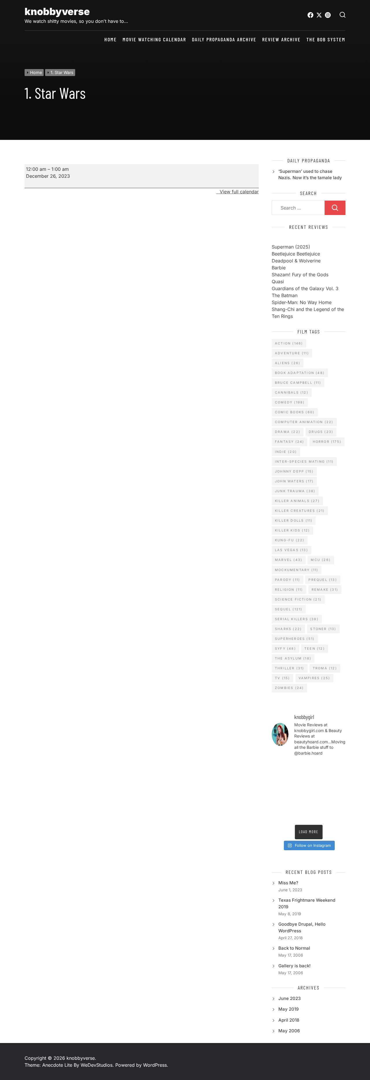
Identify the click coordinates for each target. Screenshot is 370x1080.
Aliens (287, 363)
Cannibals (291, 392)
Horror (327, 442)
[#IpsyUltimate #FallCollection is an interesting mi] (337, 767)
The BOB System (325, 39)
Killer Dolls (293, 520)
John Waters (294, 481)
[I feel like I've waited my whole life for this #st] (318, 815)
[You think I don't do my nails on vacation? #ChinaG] (299, 791)
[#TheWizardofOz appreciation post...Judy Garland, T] (280, 815)
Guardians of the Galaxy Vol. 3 (305, 288)
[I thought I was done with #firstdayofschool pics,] (299, 767)
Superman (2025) (291, 247)
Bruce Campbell (298, 383)
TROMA (325, 668)
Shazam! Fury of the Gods (300, 274)
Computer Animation (304, 422)
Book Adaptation (300, 373)
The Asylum (293, 658)
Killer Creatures (300, 511)
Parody (287, 580)
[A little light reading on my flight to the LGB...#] (337, 815)
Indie (286, 452)
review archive (281, 39)
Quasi (278, 281)
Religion (289, 590)
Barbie (279, 268)
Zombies (289, 688)
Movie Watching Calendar (154, 39)
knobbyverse (57, 11)
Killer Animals (297, 501)
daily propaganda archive (224, 39)
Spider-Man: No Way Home (302, 302)
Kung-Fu (289, 540)
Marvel (288, 560)
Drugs (321, 432)
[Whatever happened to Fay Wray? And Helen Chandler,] (299, 803)
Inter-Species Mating (304, 462)
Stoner (323, 629)
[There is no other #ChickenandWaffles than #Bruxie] (280, 803)
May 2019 (288, 1009)
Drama (287, 432)
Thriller (289, 668)
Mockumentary (296, 570)
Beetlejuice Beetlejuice (296, 254)
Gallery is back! (294, 965)
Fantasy (289, 442)
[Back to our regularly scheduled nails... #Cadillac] (318, 779)
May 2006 (289, 1030)
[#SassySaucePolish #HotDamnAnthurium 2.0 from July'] (280, 767)
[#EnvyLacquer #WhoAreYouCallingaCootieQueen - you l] (318, 767)
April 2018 (288, 1020)
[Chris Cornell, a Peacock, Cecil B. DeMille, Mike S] (318, 803)
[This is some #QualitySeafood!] (337, 791)
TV (282, 678)
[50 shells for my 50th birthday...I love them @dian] (280, 791)
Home (110, 39)
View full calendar (239, 191)
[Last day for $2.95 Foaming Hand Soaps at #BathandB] (280, 779)
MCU (321, 560)
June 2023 (289, 998)
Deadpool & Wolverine (296, 261)
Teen (314, 648)
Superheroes (294, 639)
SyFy (285, 648)
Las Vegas (291, 550)
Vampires (314, 678)
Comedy (290, 402)
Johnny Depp (294, 471)
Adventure (292, 353)
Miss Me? (288, 883)
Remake (325, 590)
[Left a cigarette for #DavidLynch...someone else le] (299, 815)
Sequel (288, 609)
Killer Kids (292, 530)
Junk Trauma (295, 491)
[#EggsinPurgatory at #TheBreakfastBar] (318, 791)
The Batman (284, 295)
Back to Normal (294, 948)
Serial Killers (297, 619)
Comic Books (294, 412)
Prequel (322, 580)
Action (289, 343)
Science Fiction (298, 599)
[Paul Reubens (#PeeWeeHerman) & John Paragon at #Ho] (337, 803)
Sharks (288, 629)
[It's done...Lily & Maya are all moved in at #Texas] (299, 779)
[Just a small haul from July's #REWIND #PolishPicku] (337, 779)
